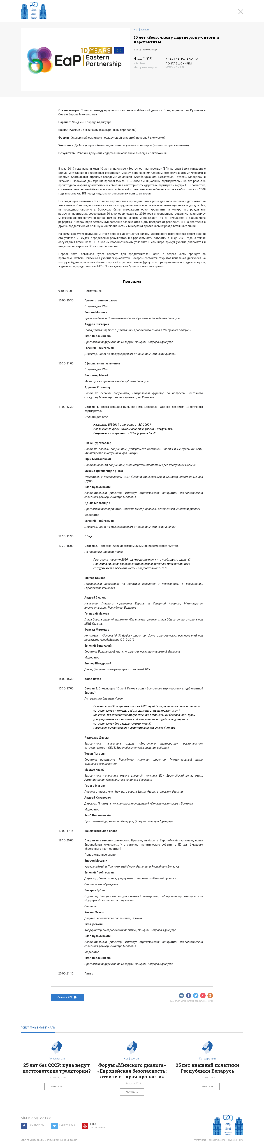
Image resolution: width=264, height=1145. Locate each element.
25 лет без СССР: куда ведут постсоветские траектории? (56, 1068)
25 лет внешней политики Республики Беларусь (207, 1068)
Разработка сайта (216, 1140)
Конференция (142, 29)
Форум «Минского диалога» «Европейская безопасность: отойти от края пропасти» (132, 1071)
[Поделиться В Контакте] (181, 995)
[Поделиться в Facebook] (188, 995)
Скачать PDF (64, 997)
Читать (55, 1086)
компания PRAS (235, 1140)
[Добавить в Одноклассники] (210, 995)
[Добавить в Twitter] (195, 995)
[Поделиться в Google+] (203, 995)
